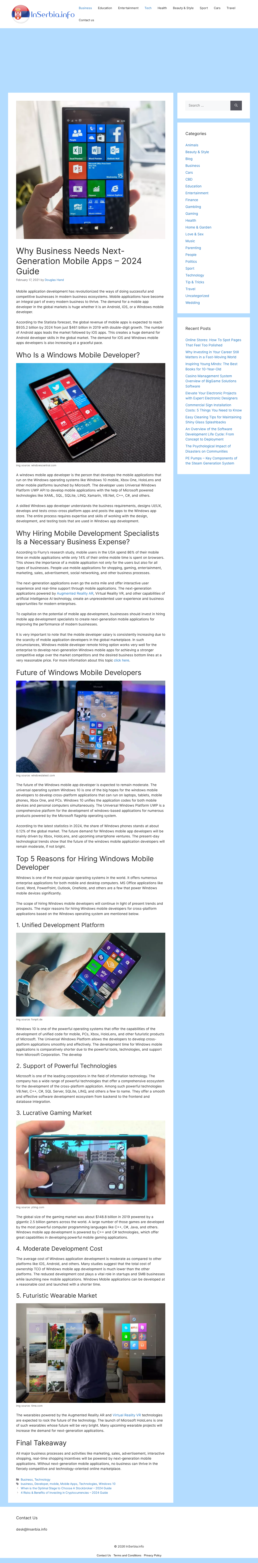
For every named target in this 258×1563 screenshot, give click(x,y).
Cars (217, 8)
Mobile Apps (68, 1483)
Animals (191, 145)
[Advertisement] (129, 58)
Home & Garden (198, 227)
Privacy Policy (152, 1555)
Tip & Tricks (194, 282)
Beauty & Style (183, 8)
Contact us (86, 20)
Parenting (193, 248)
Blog (188, 159)
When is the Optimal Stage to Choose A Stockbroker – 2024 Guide (66, 1488)
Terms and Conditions (127, 1555)
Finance (191, 200)
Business (85, 8)
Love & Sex (194, 234)
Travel (231, 8)
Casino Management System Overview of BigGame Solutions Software (210, 381)
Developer (41, 1483)
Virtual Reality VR (127, 1415)
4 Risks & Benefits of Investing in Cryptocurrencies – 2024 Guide (64, 1492)
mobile (54, 1483)
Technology (42, 1479)
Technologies (88, 1483)
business (27, 1483)
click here (121, 660)
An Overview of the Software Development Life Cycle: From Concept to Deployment (209, 434)
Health (162, 8)
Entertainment (128, 8)
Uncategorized (197, 296)
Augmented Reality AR (75, 593)
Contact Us (104, 1555)
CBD (188, 179)
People (191, 255)
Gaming (191, 214)
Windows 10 (107, 1483)
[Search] (236, 105)
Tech (148, 8)
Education (105, 8)
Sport (204, 8)
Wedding (192, 303)
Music (190, 241)
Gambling (193, 207)
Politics (191, 262)
